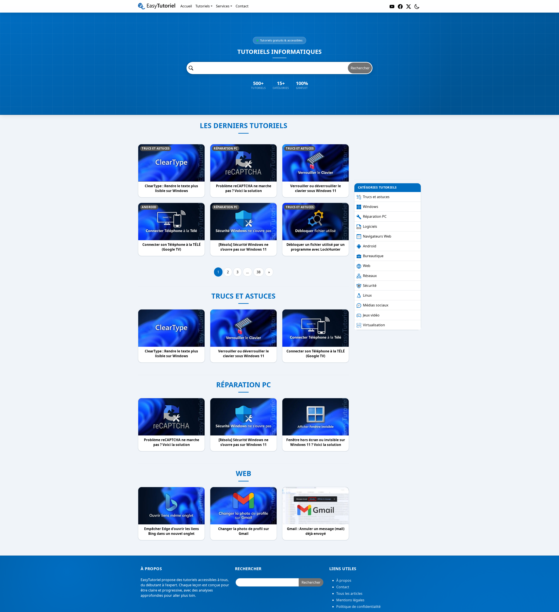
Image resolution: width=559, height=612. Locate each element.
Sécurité (369, 285)
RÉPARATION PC (243, 384)
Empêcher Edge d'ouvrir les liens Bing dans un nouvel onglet (171, 531)
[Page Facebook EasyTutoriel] (400, 6)
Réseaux (370, 275)
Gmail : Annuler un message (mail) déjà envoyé (315, 531)
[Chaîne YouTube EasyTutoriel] (392, 6)
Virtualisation (374, 325)
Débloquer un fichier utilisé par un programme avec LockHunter (315, 247)
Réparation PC (226, 148)
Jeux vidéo (371, 315)
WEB (243, 473)
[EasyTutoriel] (156, 6)
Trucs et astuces (155, 148)
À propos (343, 580)
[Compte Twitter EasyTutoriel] (408, 6)
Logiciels (370, 226)
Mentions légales (350, 600)
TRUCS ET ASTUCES (243, 296)
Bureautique (373, 255)
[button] (417, 6)
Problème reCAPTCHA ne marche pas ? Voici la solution (243, 188)
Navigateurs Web (377, 236)
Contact (342, 587)
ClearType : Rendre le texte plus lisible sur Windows (171, 188)
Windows (370, 206)
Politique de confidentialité (358, 606)
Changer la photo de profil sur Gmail (243, 531)
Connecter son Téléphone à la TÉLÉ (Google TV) (171, 247)
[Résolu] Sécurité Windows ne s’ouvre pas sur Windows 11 (243, 247)
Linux (367, 295)
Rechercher (360, 68)
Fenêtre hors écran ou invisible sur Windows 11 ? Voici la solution (315, 442)
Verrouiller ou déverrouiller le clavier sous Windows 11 (315, 188)
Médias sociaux (375, 305)
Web (366, 265)
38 (259, 272)
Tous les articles (349, 593)
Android (149, 207)
